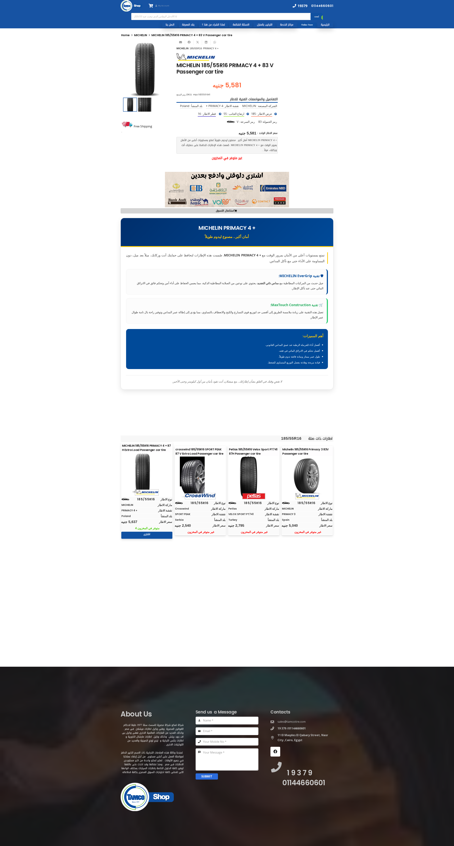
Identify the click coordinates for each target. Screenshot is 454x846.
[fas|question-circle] (275, 114)
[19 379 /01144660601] (274, 728)
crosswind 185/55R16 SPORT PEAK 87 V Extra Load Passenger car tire (199, 451)
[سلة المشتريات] (150, 6)
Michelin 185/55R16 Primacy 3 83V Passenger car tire (305, 451)
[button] (160, 47)
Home (125, 35)
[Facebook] (275, 752)
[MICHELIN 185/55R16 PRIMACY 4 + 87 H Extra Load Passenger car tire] (146, 473)
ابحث (316, 16)
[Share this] (189, 42)
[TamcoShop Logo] (131, 6)
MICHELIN (140, 35)
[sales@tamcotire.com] (274, 721)
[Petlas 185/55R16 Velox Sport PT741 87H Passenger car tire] (253, 477)
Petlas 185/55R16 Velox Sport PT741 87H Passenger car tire (253, 451)
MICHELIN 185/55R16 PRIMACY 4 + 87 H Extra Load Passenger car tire (146, 448)
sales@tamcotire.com (292, 722)
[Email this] (180, 42)
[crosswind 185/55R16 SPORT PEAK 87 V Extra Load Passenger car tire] (200, 477)
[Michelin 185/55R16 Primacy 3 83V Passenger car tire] (307, 477)
